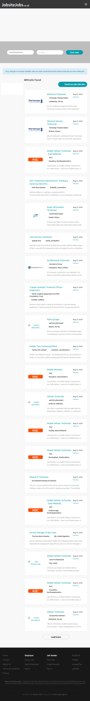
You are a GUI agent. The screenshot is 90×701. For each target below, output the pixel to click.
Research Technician (39, 477)
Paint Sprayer (53, 319)
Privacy (6, 673)
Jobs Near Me (35, 681)
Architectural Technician (58, 260)
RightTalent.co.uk (47, 681)
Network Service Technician (55, 122)
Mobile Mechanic (55, 369)
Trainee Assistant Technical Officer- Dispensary (46, 288)
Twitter (75, 660)
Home (5, 655)
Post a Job (29, 660)
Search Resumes (32, 664)
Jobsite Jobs (37, 694)
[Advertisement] (45, 24)
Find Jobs (74, 52)
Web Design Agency (60, 694)
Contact (6, 660)
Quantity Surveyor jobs (61, 681)
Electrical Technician (56, 94)
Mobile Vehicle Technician (59, 423)
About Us (7, 664)
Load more (56, 637)
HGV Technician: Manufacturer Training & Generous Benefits (49, 182)
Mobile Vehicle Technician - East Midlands (59, 152)
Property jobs (56, 683)
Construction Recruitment (13, 683)
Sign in (27, 669)
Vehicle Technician (55, 396)
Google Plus (77, 664)
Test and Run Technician (41, 237)
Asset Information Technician (55, 208)
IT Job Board (25, 681)
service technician (13, 90)
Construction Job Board (43, 683)
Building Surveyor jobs (77, 681)
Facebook (76, 655)
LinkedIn (75, 669)
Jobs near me (80, 683)
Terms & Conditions (11, 669)
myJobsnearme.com (68, 683)
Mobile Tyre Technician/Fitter (43, 346)
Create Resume (53, 664)
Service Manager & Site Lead (43, 532)
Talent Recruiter (28, 683)
